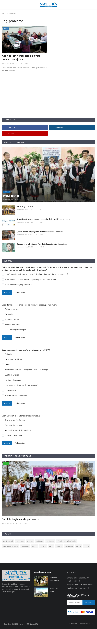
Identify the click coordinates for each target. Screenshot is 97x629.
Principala (5, 14)
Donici (34, 546)
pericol (59, 546)
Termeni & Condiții (86, 624)
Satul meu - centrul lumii (54, 579)
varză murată (8, 541)
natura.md (5, 63)
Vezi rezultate (20, 292)
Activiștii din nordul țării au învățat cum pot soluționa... (22, 57)
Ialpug (78, 546)
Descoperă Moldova (10, 546)
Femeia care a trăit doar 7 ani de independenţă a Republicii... (42, 244)
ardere (43, 546)
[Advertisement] (48, 100)
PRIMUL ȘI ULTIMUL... (26, 207)
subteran (39, 541)
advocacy (20, 541)
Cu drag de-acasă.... (54, 590)
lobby (86, 546)
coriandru (50, 541)
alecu (51, 546)
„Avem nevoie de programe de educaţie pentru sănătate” (40, 232)
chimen (30, 541)
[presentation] (85, 465)
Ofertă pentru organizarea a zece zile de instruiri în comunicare (43, 219)
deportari (25, 546)
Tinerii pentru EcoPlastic (67, 541)
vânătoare (69, 546)
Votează (7, 292)
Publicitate (73, 624)
